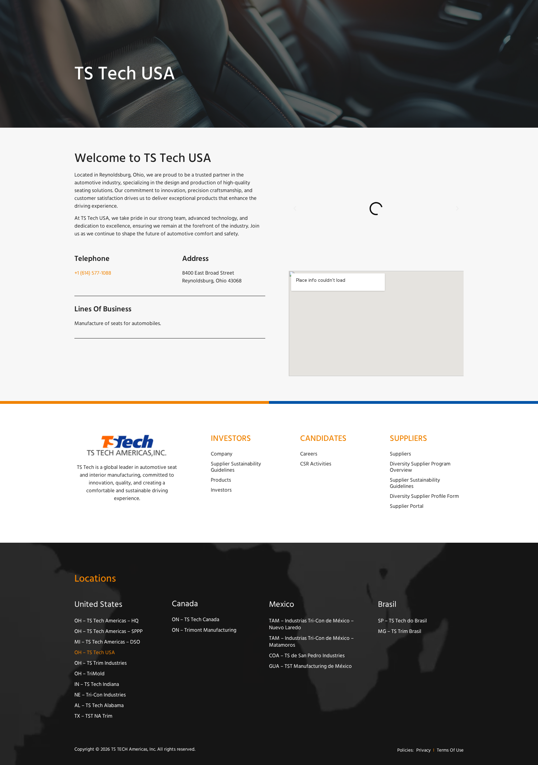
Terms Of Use (450, 750)
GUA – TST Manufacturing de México (310, 666)
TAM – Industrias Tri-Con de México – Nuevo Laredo (311, 624)
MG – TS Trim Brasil (399, 631)
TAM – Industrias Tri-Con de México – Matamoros (311, 642)
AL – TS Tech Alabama (99, 705)
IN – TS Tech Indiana (96, 684)
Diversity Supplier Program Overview (420, 467)
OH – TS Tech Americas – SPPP (108, 631)
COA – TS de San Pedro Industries (307, 656)
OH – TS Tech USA (94, 652)
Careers (308, 454)
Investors (221, 490)
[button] (295, 208)
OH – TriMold (89, 674)
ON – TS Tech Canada (195, 619)
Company (221, 454)
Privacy (423, 750)
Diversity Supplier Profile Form (424, 496)
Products (221, 480)
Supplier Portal (406, 506)
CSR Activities (315, 464)
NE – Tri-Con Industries (100, 695)
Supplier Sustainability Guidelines (236, 467)
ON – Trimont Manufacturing (204, 630)
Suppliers (400, 454)
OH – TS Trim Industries (100, 663)
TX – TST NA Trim (93, 716)
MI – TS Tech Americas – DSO (107, 642)
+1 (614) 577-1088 (92, 273)
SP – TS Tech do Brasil (402, 621)
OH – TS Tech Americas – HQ (106, 621)
